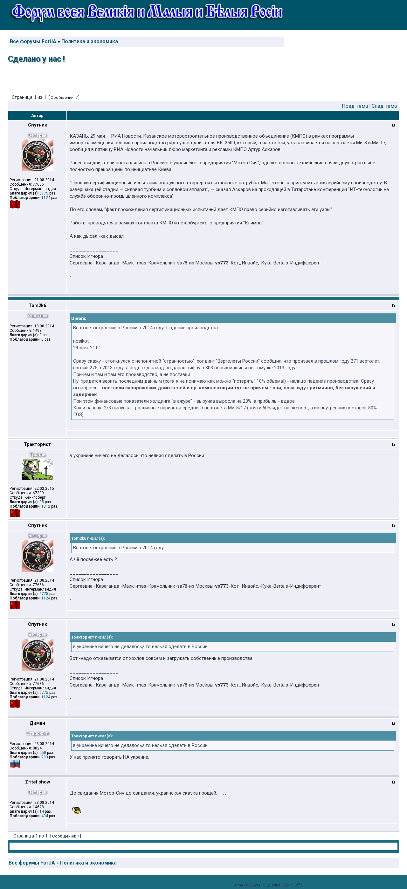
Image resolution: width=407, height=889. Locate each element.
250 (42, 752)
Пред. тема (355, 106)
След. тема (384, 106)
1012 (45, 506)
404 (44, 816)
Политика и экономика (89, 41)
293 (44, 757)
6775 (43, 193)
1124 (45, 197)
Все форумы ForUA (33, 41)
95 (41, 502)
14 (41, 811)
